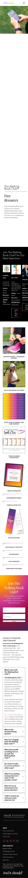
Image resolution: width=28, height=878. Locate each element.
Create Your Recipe (14, 491)
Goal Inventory (14, 561)
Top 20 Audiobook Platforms (14, 390)
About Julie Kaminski (8, 831)
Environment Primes (14, 498)
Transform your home (14, 568)
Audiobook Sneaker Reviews (10, 854)
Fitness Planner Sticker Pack (14, 456)
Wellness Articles (7, 848)
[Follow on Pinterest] (14, 841)
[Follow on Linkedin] (10, 841)
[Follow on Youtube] (17, 841)
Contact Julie (6, 836)
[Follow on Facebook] (4, 841)
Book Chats (6, 860)
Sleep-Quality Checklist (14, 547)
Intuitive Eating (14, 538)
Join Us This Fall (16, 313)
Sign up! (14, 621)
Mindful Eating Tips (14, 505)
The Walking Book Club (9, 851)
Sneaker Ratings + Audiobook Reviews (14, 357)
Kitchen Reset (14, 554)
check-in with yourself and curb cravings (14, 423)
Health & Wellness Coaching (10, 833)
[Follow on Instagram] (7, 841)
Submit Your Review (8, 857)
